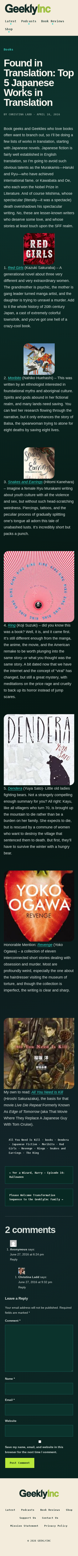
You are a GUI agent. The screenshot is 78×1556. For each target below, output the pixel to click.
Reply (13, 1259)
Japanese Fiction (24, 1144)
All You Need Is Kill (47, 1092)
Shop (9, 29)
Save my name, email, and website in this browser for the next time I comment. (34, 1449)
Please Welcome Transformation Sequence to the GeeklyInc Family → (36, 1197)
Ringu (41, 1148)
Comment (12, 1320)
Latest (11, 21)
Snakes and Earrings (25, 482)
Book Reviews (52, 21)
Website (10, 1420)
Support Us (28, 1518)
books (49, 1139)
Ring (12, 625)
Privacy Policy (56, 1526)
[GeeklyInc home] (28, 9)
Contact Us (50, 1518)
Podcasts (29, 21)
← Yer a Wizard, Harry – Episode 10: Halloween (37, 1174)
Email (10, 1400)
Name (10, 1378)
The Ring (32, 1152)
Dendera (63, 1139)
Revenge (26, 1148)
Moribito (14, 378)
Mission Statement (24, 1526)
